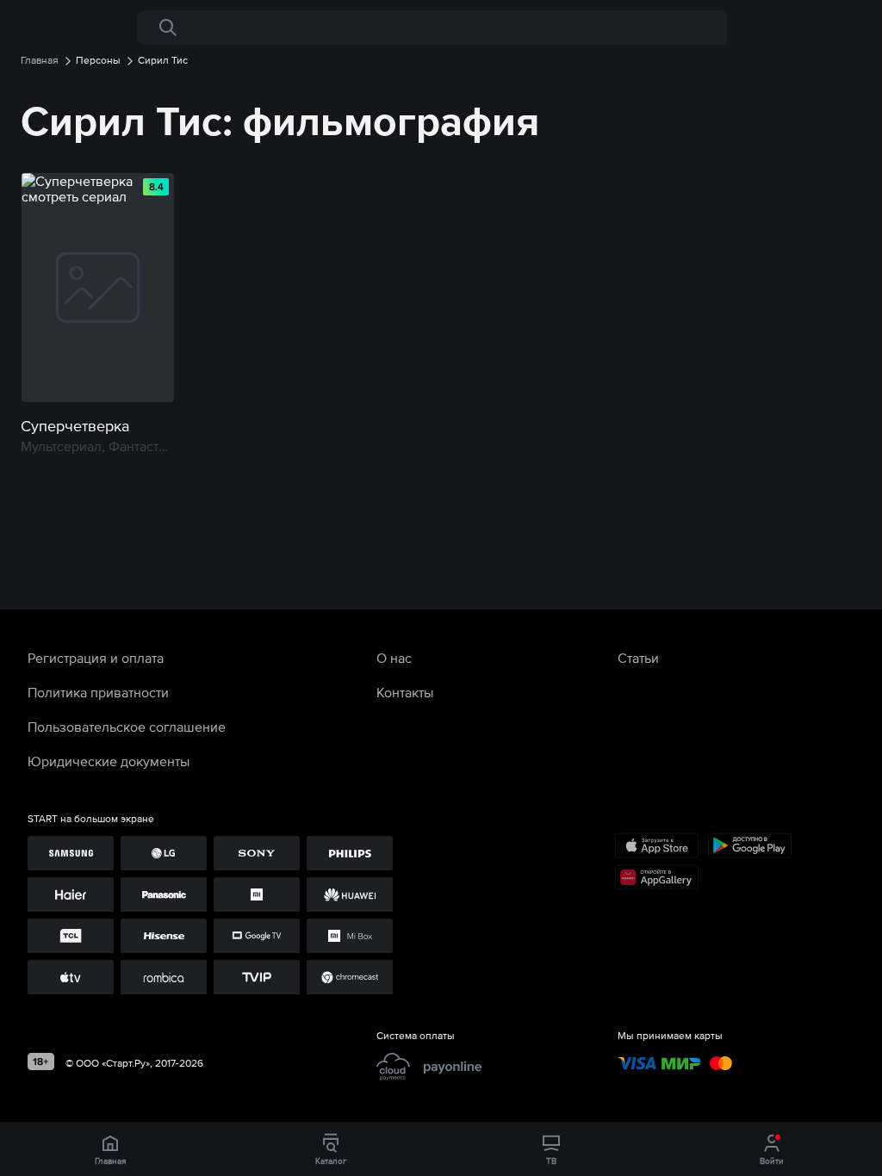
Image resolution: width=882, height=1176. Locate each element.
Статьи (638, 657)
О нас (394, 657)
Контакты (404, 692)
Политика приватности (98, 692)
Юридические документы (108, 761)
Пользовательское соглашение (127, 726)
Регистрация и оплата (96, 657)
